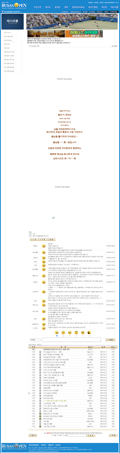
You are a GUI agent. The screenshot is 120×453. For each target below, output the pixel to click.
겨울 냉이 (46, 424)
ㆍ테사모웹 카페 (8, 36)
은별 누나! (46, 411)
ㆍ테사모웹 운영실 (8, 71)
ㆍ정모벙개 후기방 (8, 59)
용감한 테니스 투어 (49, 413)
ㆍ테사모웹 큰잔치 (8, 63)
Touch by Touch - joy (49, 380)
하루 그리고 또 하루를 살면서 (52, 372)
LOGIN (96, 2)
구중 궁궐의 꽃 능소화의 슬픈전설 (53, 383)
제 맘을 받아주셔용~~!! (50, 357)
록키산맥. (46, 419)
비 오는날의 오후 (48, 393)
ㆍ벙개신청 (6, 44)
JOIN (101, 2)
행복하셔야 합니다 (49, 408)
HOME (90, 2)
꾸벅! (45, 421)
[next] (100, 433)
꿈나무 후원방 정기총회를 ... (52, 354)
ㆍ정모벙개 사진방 (8, 56)
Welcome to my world (49, 390)
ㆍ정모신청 (6, 48)
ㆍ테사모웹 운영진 (8, 67)
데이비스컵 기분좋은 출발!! (51, 385)
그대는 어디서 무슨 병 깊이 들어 (53, 362)
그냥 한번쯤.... (47, 403)
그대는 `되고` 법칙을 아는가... (52, 375)
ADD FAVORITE (109, 2)
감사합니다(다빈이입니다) (51, 416)
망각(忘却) (46, 395)
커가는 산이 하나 (48, 370)
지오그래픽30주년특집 (50, 367)
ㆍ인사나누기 (7, 32)
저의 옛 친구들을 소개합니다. (52, 365)
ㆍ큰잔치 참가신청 (8, 52)
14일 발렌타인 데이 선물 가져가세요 (54, 359)
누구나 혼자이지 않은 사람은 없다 (53, 406)
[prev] (45, 433)
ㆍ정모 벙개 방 (7, 40)
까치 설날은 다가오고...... (51, 352)
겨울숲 (45, 388)
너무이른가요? (47, 426)
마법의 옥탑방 (47, 377)
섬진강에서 (46, 398)
